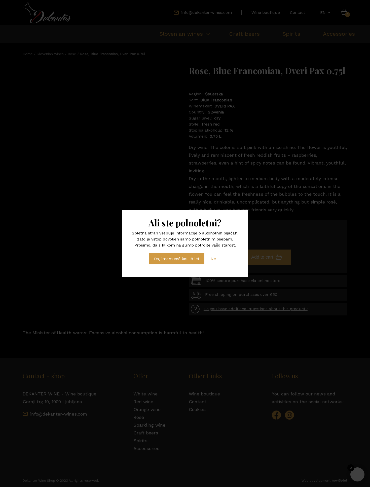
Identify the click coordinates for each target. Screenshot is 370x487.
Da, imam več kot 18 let (176, 258)
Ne (213, 258)
